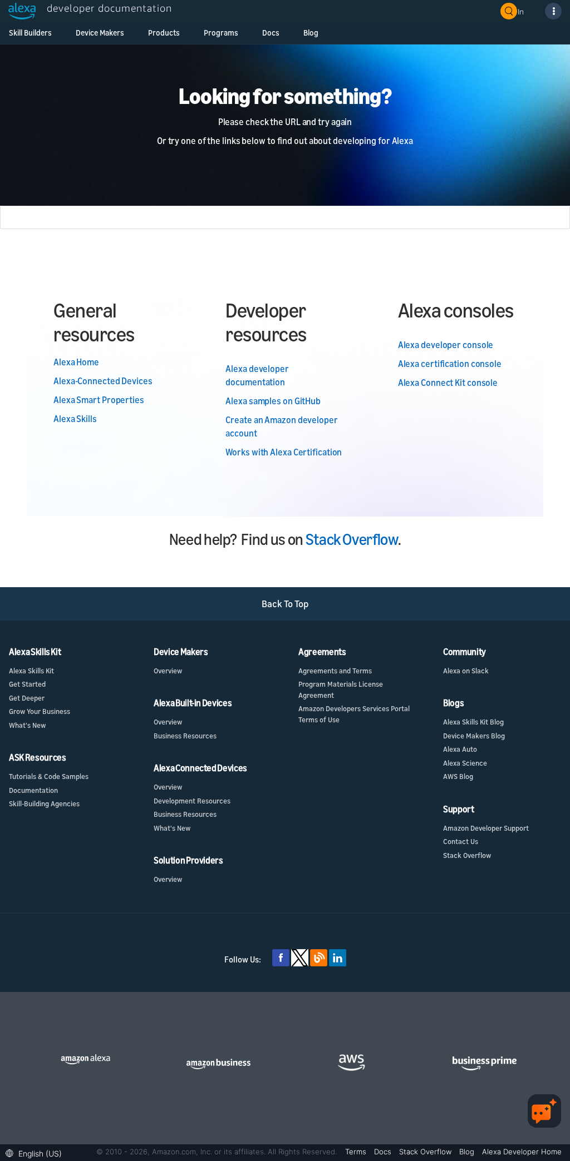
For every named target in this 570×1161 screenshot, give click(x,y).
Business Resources (185, 735)
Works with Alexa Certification (283, 452)
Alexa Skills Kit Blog (473, 721)
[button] (36, 1152)
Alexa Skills (75, 418)
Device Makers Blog (474, 735)
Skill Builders (30, 32)
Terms (356, 1151)
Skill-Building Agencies (44, 803)
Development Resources (192, 800)
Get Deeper (27, 697)
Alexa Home (76, 362)
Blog (310, 32)
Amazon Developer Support (486, 827)
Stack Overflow (352, 539)
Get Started (27, 683)
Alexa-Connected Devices (103, 380)
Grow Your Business (39, 711)
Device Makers (100, 32)
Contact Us (460, 841)
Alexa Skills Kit (31, 670)
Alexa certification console (450, 363)
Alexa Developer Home (522, 1151)
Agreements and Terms (335, 670)
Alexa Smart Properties (98, 399)
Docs (270, 32)
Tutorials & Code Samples (49, 776)
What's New (27, 725)
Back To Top (285, 603)
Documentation (33, 790)
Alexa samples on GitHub (273, 400)
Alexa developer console (446, 344)
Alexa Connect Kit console (448, 382)
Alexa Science (465, 762)
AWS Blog (458, 776)
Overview (168, 670)
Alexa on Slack (466, 670)
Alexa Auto (460, 749)
